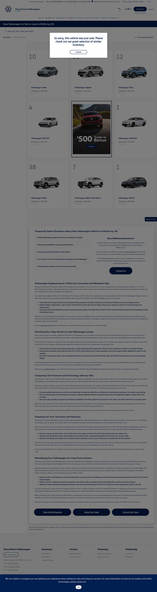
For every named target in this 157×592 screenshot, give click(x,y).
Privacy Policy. (93, 581)
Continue (78, 52)
